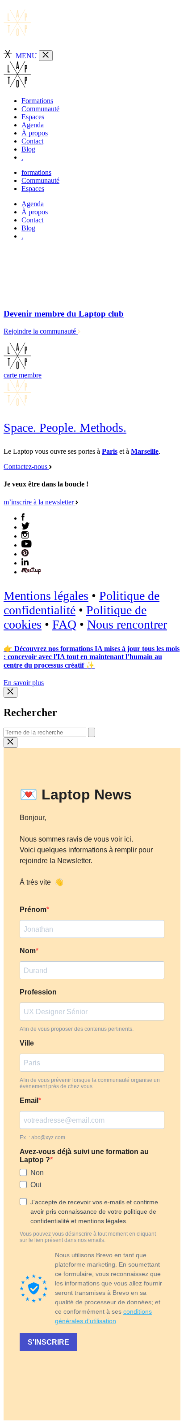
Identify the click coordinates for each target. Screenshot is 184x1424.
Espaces (32, 117)
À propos (34, 133)
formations (36, 172)
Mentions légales (46, 596)
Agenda (32, 125)
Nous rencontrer (127, 624)
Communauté (40, 109)
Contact (32, 141)
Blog (28, 149)
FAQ (64, 624)
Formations (37, 100)
